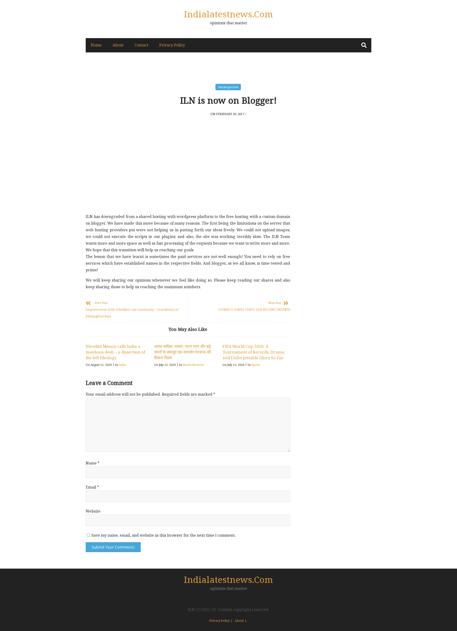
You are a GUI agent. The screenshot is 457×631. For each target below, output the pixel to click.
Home (96, 45)
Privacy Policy (172, 45)
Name (92, 463)
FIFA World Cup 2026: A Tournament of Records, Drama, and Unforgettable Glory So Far (254, 351)
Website (93, 511)
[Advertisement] (188, 175)
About (118, 45)
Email (92, 487)
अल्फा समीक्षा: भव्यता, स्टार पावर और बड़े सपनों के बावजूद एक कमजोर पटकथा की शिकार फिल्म (182, 351)
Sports (255, 365)
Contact (141, 45)
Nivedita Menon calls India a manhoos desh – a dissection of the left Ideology (115, 351)
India (122, 365)
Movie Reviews (193, 365)
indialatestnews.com (228, 14)
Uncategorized (228, 87)
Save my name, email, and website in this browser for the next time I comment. (163, 535)
